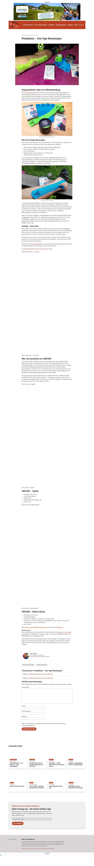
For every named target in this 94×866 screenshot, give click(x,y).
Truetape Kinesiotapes (30, 92)
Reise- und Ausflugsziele (40, 25)
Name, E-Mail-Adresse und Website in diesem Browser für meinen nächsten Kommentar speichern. (44, 724)
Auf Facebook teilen (29, 665)
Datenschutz (38, 848)
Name (24, 706)
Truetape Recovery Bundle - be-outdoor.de (40, 678)
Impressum (32, 848)
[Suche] (79, 25)
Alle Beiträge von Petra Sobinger (37, 656)
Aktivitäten (52, 25)
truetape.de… (59, 627)
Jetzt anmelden (17, 823)
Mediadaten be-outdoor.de (47, 848)
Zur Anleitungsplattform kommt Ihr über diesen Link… (37, 249)
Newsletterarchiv (26, 848)
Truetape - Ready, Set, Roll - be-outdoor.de (40, 674)
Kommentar (26, 687)
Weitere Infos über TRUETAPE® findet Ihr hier (35, 627)
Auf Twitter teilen (42, 665)
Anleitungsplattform (38, 244)
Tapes (62, 159)
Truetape (59, 632)
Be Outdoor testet (28, 25)
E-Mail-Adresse (26, 711)
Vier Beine (70, 25)
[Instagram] (81, 25)
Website (47, 656)
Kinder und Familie (61, 25)
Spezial (76, 25)
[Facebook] (83, 25)
